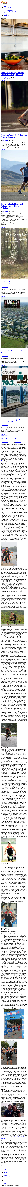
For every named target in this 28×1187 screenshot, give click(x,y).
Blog (5, 12)
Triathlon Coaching (11, 11)
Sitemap (5, 1175)
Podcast (5, 14)
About (2, 461)
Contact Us (6, 15)
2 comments (18, 442)
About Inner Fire (7, 7)
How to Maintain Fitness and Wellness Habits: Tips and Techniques (12, 206)
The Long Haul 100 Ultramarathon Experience (11, 283)
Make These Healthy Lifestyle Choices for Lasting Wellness (12, 74)
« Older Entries (4, 435)
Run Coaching (10, 10)
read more (3, 80)
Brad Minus (5, 287)
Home (5, 6)
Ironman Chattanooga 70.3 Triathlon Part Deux (11, 421)
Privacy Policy (7, 1176)
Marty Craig (5, 78)
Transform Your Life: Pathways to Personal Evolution (14, 136)
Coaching (6, 8)
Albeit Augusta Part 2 (9, 439)
